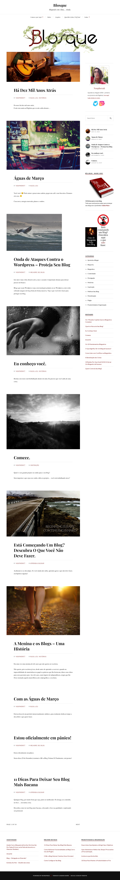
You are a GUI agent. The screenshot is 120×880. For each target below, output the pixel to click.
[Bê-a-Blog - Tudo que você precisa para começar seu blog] (100, 198)
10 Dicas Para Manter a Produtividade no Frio (96, 860)
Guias (86, 17)
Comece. (22, 457)
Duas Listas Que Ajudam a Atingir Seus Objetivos (97, 845)
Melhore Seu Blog (37, 272)
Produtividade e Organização (97, 305)
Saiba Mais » (106, 205)
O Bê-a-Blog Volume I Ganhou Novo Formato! (59, 856)
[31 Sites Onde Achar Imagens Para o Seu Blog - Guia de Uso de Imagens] (91, 246)
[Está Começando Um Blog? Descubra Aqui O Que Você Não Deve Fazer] (103, 246)
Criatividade (92, 273)
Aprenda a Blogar (37, 563)
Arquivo (57, 17)
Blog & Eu (34, 98)
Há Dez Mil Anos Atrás (35, 90)
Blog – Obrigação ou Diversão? (16, 858)
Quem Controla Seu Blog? (93, 368)
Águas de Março (29, 178)
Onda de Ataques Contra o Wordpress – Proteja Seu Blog (42, 261)
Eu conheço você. (30, 363)
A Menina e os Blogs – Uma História (39, 646)
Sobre (49, 17)
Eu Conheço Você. (91, 331)
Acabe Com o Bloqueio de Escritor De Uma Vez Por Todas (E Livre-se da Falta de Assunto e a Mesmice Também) (22, 847)
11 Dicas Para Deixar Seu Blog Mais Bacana (42, 781)
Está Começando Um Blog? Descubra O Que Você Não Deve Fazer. (39, 550)
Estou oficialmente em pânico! (42, 737)
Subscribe (108, 103)
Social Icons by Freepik (79, 875)
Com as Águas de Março (36, 699)
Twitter (95, 103)
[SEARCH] (110, 118)
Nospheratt (20, 98)
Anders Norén (64, 875)
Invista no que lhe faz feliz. (89, 856)
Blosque (60, 5)
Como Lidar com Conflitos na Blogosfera (98, 353)
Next (78, 824)
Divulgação (91, 278)
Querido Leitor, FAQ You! (72, 17)
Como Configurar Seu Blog (52, 860)
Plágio (90, 300)
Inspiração (34, 465)
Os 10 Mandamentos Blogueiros (95, 344)
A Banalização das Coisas (93, 357)
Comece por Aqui (36, 17)
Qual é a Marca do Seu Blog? (94, 326)
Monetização (92, 296)
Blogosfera (91, 269)
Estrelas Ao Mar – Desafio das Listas (18, 863)
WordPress (46, 875)
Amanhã (88, 340)
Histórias (42, 98)
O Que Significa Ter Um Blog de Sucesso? (98, 348)
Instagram (102, 103)
